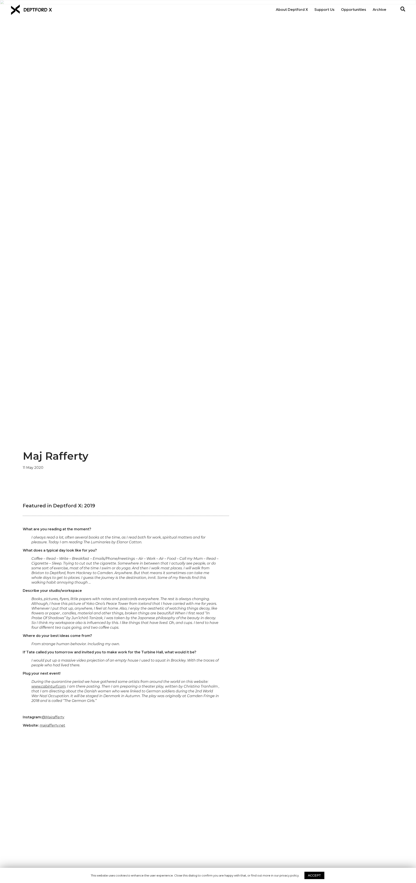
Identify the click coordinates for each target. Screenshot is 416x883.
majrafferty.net (52, 725)
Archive (379, 10)
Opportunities (353, 10)
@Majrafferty (53, 717)
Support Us (324, 10)
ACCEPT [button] (314, 875)
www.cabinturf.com (48, 686)
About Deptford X (292, 10)
